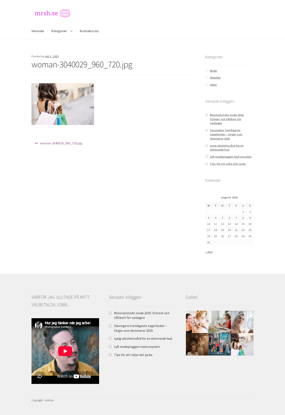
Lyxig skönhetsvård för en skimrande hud (226, 148)
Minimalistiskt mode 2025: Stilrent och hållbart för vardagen (227, 119)
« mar (209, 252)
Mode (213, 71)
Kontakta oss (89, 31)
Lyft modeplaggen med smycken (230, 157)
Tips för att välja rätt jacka (228, 164)
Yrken (213, 85)
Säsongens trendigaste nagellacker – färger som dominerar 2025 (226, 134)
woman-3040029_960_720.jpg (61, 143)
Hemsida (38, 31)
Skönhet (215, 77)
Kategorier (59, 31)
